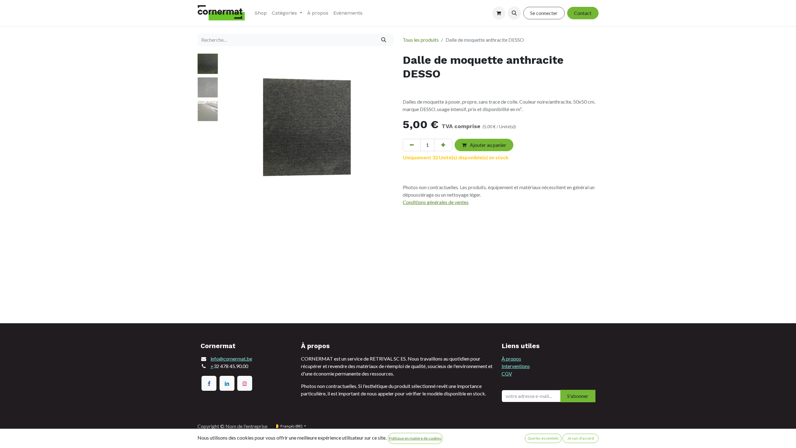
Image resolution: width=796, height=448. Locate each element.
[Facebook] (208, 383)
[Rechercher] (383, 40)
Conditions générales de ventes (436, 202)
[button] (514, 13)
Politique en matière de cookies (415, 438)
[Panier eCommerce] (498, 13)
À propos (511, 359)
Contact (582, 13)
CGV (507, 373)
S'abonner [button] (577, 396)
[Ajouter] (443, 145)
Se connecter (544, 13)
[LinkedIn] (227, 383)
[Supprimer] (412, 145)
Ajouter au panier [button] (487, 145)
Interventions (516, 366)
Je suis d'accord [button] (580, 438)
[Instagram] (244, 383)
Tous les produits (421, 40)
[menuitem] (260, 13)
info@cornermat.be (231, 359)
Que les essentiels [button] (543, 438)
